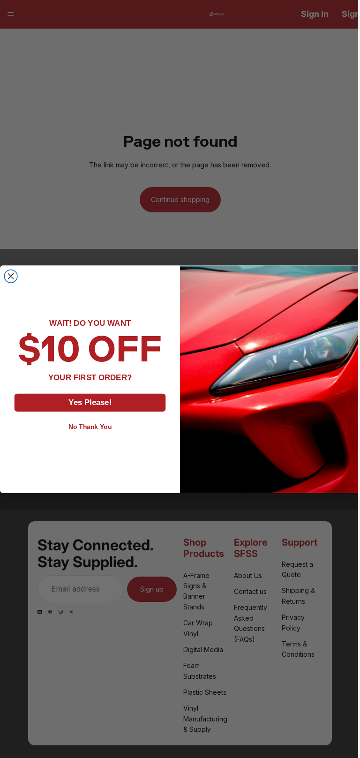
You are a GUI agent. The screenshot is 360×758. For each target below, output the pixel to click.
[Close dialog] (8, 276)
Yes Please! (87, 402)
